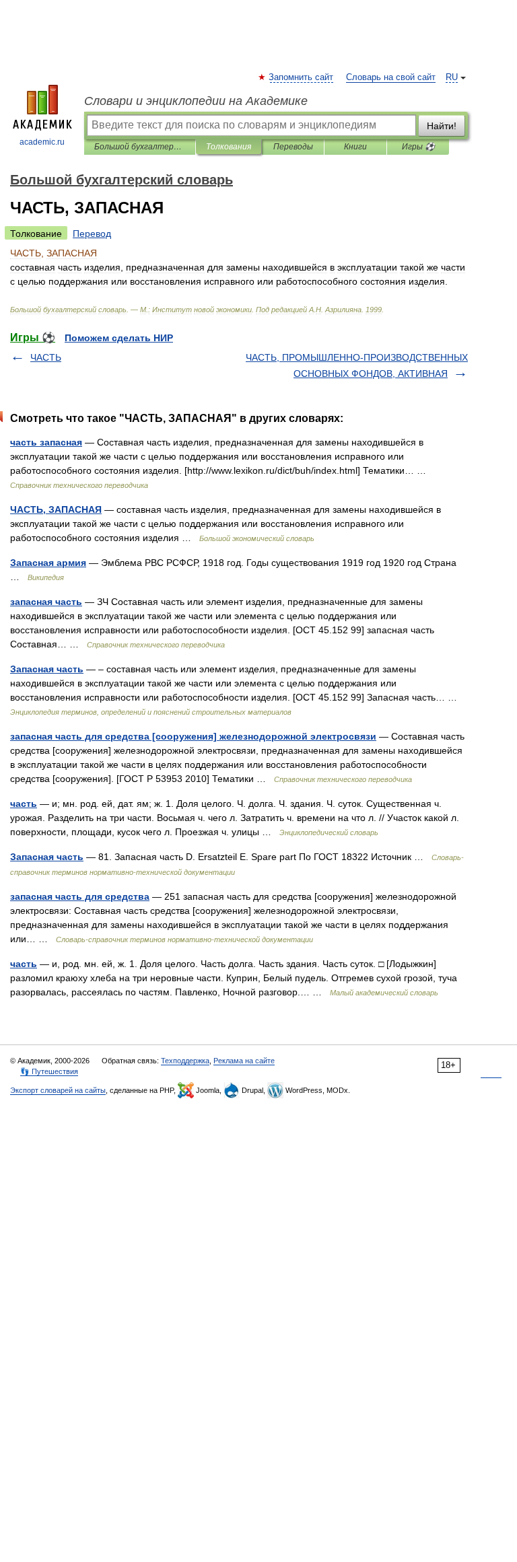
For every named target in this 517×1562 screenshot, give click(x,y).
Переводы (293, 146)
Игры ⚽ (418, 146)
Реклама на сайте (244, 1061)
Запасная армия (48, 562)
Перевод (92, 233)
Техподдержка (185, 1061)
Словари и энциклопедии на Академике (196, 101)
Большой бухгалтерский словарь (139, 146)
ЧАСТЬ (45, 357)
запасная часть (46, 601)
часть (23, 803)
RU (452, 77)
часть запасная (46, 442)
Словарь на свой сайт (391, 77)
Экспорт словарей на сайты (58, 1090)
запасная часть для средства (79, 896)
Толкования (228, 146)
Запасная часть (46, 669)
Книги (355, 146)
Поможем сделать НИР (119, 337)
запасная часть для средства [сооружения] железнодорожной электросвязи (193, 736)
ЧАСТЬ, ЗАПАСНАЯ (56, 509)
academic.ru (42, 142)
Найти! (441, 125)
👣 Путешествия (49, 1071)
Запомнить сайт (301, 77)
